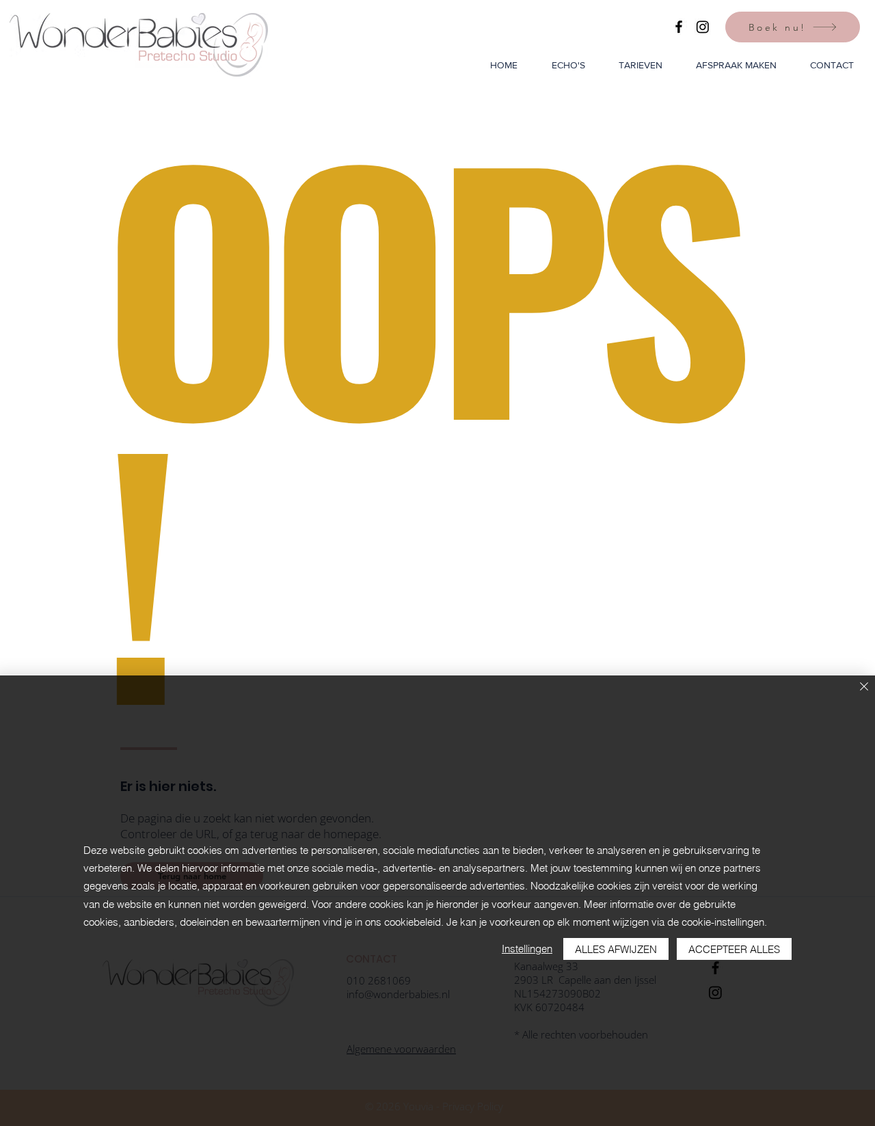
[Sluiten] (864, 687)
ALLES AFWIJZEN (616, 949)
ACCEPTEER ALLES (734, 949)
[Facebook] (679, 26)
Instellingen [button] (527, 948)
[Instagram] (703, 26)
